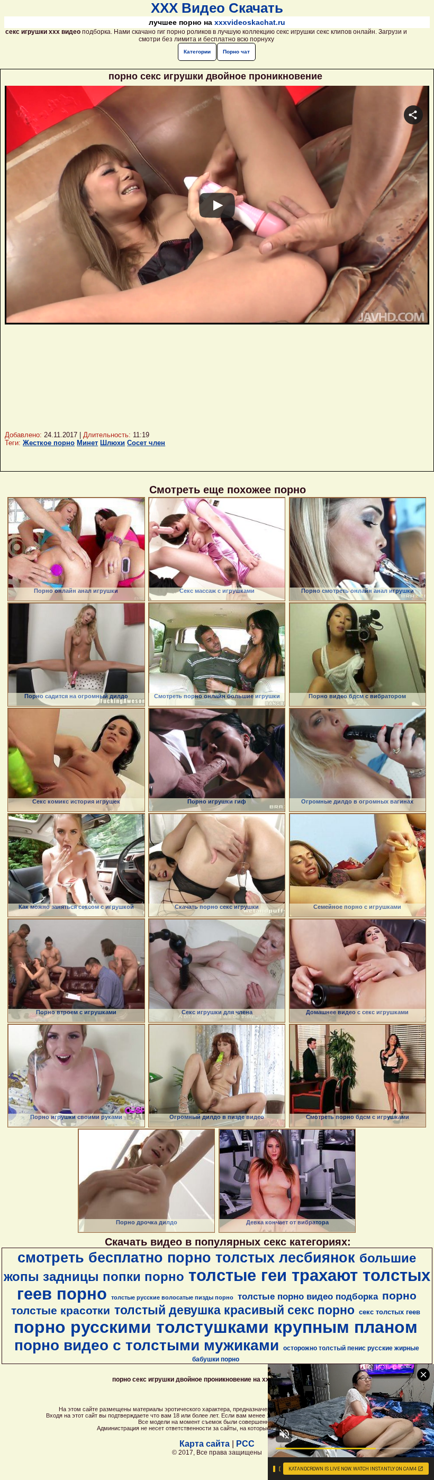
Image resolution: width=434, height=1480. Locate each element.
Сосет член (146, 443)
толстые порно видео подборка (308, 1296)
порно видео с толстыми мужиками (146, 1345)
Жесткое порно (49, 443)
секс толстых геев (389, 1312)
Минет (87, 443)
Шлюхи (112, 443)
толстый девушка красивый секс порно (234, 1310)
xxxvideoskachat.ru (249, 22)
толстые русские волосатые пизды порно (172, 1297)
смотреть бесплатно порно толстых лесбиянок (186, 1258)
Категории (197, 52)
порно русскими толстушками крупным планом (216, 1327)
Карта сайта (204, 1443)
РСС (245, 1443)
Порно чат (236, 52)
